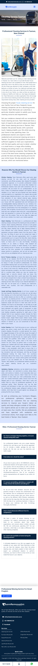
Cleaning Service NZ (6, 631)
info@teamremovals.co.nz (14, 1)
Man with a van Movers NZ (8, 646)
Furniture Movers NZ (6, 634)
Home (3, 19)
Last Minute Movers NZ (7, 643)
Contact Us (23, 653)
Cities (9, 19)
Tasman (15, 19)
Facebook (7, 624)
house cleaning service (24, 103)
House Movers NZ (6, 637)
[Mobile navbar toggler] (34, 6)
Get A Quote (6, 664)
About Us (10, 653)
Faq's (14, 653)
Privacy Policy (30, 653)
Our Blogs (18, 653)
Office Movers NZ (25, 631)
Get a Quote (6, 596)
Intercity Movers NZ (6, 640)
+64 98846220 (28, 1)
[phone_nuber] (19, 664)
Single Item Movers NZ (26, 634)
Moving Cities (23, 637)
